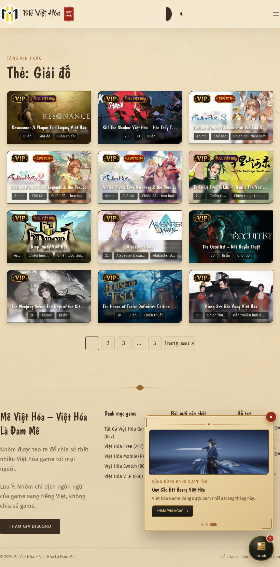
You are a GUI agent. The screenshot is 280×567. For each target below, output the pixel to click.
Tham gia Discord (30, 526)
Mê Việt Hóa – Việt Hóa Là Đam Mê (43, 422)
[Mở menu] (276, 14)
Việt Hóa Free (118, 446)
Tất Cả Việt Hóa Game (126, 429)
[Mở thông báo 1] (202, 524)
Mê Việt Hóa (41, 14)
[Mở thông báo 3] (213, 524)
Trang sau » (179, 343)
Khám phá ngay (172, 511)
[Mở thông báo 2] (207, 524)
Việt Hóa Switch (120, 466)
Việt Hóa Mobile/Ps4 (125, 456)
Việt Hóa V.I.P (117, 476)
